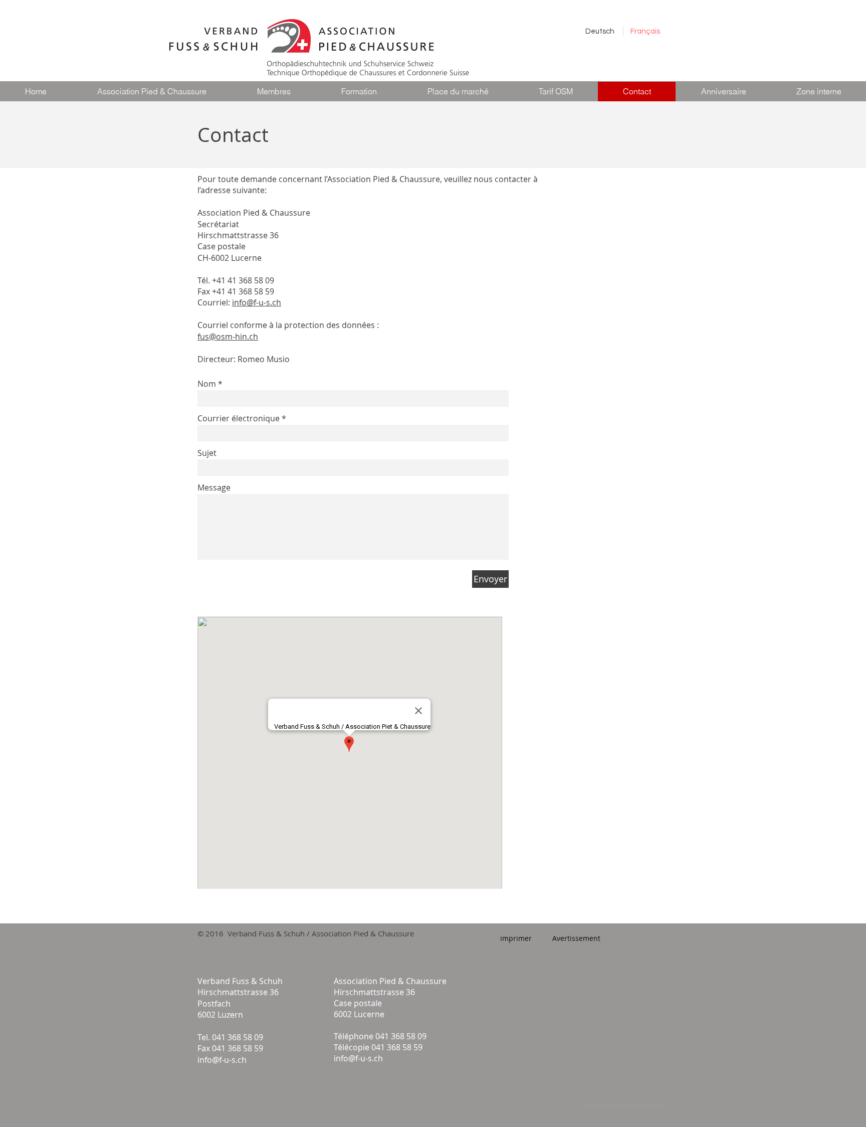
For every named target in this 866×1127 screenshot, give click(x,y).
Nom (206, 384)
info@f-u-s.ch (256, 302)
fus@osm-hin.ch (227, 336)
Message (214, 488)
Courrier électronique (238, 418)
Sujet (206, 453)
